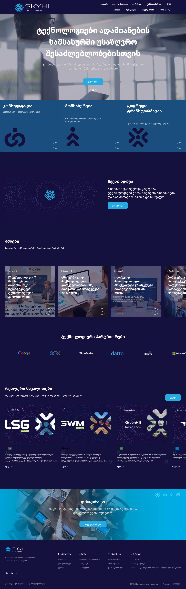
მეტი (7, 466)
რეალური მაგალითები (89, 559)
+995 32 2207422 (137, 559)
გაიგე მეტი (93, 82)
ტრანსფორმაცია (115, 568)
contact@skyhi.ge (138, 564)
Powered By (167, 584)
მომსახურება (113, 564)
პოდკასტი (83, 564)
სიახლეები (84, 568)
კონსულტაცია (114, 559)
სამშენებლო (15, 410)
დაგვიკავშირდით (120, 4)
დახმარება (136, 4)
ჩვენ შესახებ (165, 10)
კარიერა (104, 4)
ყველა (173, 397)
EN (170, 4)
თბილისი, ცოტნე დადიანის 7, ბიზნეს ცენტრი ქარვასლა (156, 568)
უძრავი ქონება (128, 410)
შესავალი (62, 559)
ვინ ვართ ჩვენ (64, 564)
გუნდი (61, 568)
